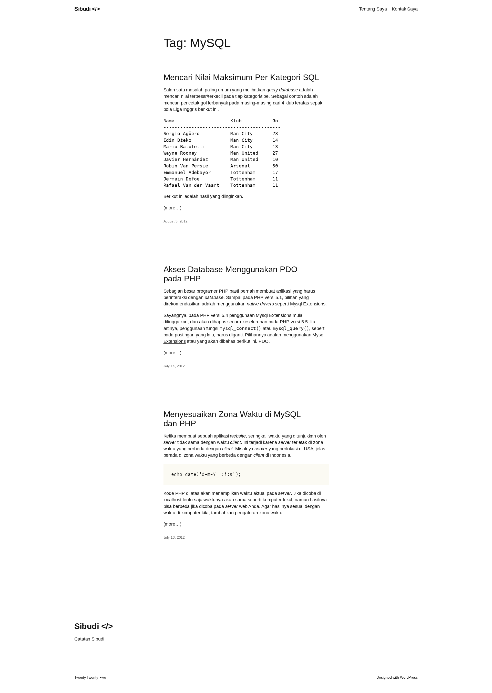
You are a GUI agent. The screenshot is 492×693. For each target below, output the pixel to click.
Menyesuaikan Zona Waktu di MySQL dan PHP (232, 419)
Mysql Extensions (307, 303)
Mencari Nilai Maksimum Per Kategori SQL (241, 77)
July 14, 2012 (174, 366)
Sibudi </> (87, 9)
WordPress (409, 677)
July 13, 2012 (174, 537)
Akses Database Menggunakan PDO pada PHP (230, 274)
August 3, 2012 (175, 221)
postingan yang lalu (194, 334)
